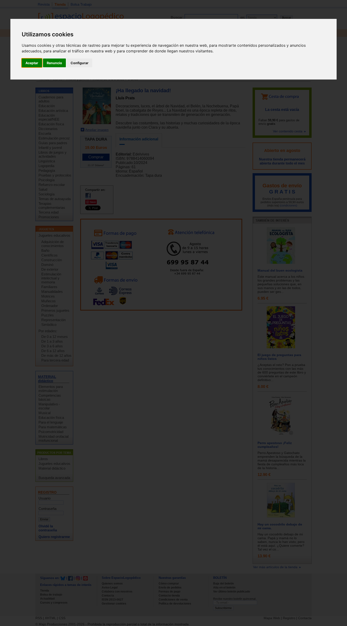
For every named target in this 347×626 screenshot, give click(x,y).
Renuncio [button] (54, 63)
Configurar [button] (80, 63)
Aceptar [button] (31, 63)
